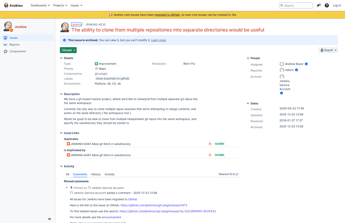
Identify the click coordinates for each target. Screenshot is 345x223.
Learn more (158, 40)
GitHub (132, 199)
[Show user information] (306, 63)
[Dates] (248, 103)
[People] (248, 58)
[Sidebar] (49, 219)
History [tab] (96, 174)
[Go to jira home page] (13, 5)
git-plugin (101, 73)
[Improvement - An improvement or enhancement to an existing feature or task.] (96, 63)
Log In (337, 5)
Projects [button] (58, 5)
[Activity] (61, 166)
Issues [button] (75, 5)
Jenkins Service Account (108, 187)
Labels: (68, 78)
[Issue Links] (61, 133)
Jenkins (76, 24)
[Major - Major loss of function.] (96, 68)
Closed (219, 143)
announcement (111, 217)
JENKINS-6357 (81, 144)
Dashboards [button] (39, 5)
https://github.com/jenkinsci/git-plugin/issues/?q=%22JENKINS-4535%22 (168, 211)
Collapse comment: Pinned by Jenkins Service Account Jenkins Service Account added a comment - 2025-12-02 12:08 (66, 187)
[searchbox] (296, 5)
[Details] (61, 58)
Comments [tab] (80, 174)
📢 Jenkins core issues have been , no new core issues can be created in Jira (172, 14)
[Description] (61, 94)
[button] (319, 5)
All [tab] (67, 174)
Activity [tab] (110, 174)
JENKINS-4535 (95, 24)
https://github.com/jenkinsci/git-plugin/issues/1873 (154, 205)
